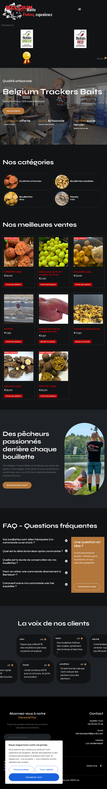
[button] (80, 9)
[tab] (36, 542)
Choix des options (13, 284)
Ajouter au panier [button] (47, 342)
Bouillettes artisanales (30, 181)
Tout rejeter (46, 769)
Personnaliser (21, 769)
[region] (34, 762)
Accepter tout (34, 777)
